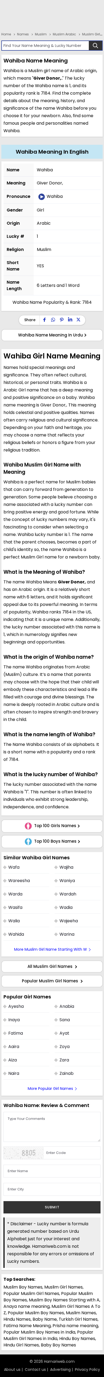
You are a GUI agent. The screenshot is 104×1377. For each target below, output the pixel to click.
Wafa (13, 867)
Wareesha (19, 881)
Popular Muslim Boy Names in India (39, 1332)
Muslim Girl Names (63, 1287)
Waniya (67, 881)
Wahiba (54, 196)
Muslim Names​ (81, 1313)
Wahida (16, 934)
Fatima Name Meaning (27, 1326)
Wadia (66, 907)
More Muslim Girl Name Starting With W (50, 949)
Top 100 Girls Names (54, 825)
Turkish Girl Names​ (78, 1319)
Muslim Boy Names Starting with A (64, 1300)
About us (12, 1369)
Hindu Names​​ (17, 1319)
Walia (14, 921)
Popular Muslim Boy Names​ (36, 1313)
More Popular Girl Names (50, 1088)
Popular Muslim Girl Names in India (48, 1335)
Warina (66, 934)
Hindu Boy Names (77, 1338)
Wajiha (66, 867)
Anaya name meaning (26, 1306)
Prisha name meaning (75, 1326)
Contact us (35, 1369)
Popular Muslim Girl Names (50, 981)
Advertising (60, 1369)
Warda (15, 894)
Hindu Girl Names (21, 1345)
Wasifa (15, 907)
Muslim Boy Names (22, 1287)
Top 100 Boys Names (55, 841)
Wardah (67, 894)
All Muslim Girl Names (50, 966)
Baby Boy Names (58, 1345)
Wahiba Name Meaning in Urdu (50, 335)
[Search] (95, 45)
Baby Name (45, 1319)
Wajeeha (68, 921)
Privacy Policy (87, 1369)
